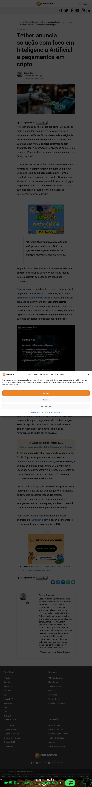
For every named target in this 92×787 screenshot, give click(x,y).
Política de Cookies (37, 412)
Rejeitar (46, 400)
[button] (88, 374)
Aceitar (46, 393)
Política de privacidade (52, 412)
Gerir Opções (46, 406)
